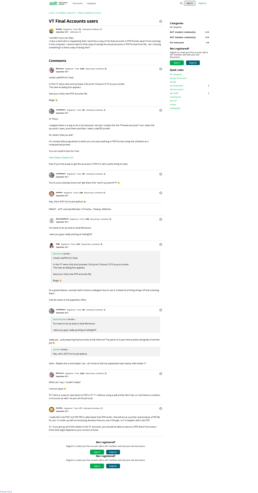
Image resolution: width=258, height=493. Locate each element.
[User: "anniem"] (51, 194)
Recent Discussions (178, 78)
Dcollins (59, 408)
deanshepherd (62, 219)
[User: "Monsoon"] (51, 70)
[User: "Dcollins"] (51, 409)
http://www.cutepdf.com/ (61, 157)
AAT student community (189, 32)
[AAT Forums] (58, 3)
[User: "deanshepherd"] (51, 220)
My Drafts (189, 93)
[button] (160, 21)
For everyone (189, 42)
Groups (173, 104)
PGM (58, 244)
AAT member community (189, 37)
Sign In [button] (97, 452)
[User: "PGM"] (51, 245)
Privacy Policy (6, 491)
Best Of (173, 100)
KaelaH (59, 29)
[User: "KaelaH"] (51, 30)
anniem (59, 192)
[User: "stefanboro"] (51, 111)
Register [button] (113, 452)
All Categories (176, 27)
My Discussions (176, 89)
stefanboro (61, 110)
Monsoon (60, 68)
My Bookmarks (189, 85)
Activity (173, 82)
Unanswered (175, 97)
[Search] (181, 3)
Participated (175, 108)
